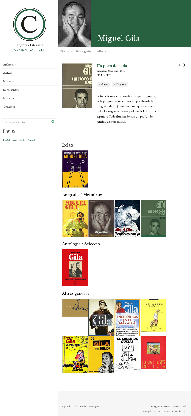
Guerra (104, 84)
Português (31, 139)
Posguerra (121, 84)
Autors (7, 73)
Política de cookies (179, 411)
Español (6, 139)
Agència (8, 64)
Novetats (9, 81)
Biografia (66, 51)
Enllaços (100, 51)
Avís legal (147, 411)
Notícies (8, 98)
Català (14, 139)
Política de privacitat (161, 411)
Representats (11, 90)
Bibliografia (83, 51)
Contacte (9, 106)
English (22, 139)
